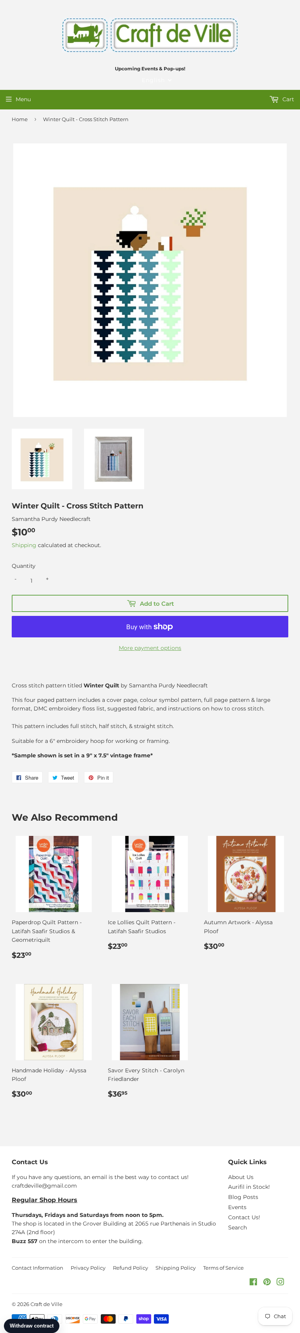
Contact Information (37, 1268)
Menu (23, 99)
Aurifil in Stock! (249, 1186)
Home (20, 119)
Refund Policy (130, 1268)
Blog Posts (243, 1197)
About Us (241, 1177)
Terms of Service (223, 1268)
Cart (287, 99)
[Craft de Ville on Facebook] (253, 1282)
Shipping (24, 545)
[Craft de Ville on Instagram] (280, 1282)
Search (237, 1227)
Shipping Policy (175, 1268)
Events (237, 1207)
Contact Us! (244, 1217)
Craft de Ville (46, 1304)
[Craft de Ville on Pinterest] (267, 1282)
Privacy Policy (88, 1268)
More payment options (150, 647)
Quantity (24, 565)
